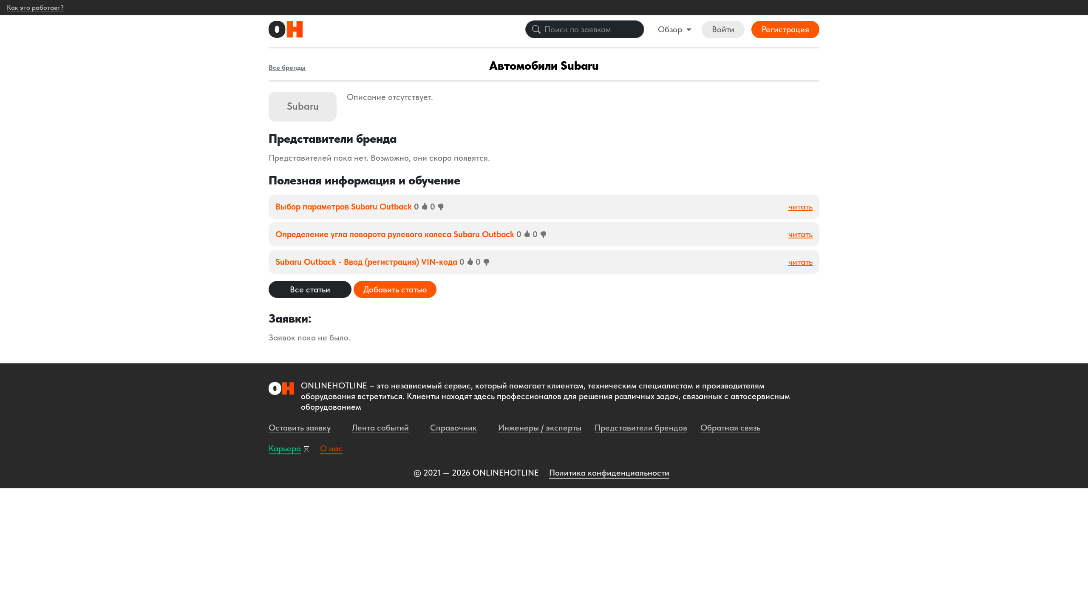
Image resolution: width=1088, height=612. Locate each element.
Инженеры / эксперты (539, 427)
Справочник (453, 427)
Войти (723, 29)
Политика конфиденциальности (609, 473)
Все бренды (287, 67)
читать (800, 206)
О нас (331, 448)
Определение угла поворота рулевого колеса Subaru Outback (395, 234)
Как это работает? (35, 7)
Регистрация (785, 29)
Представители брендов (641, 427)
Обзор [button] (671, 29)
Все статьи (310, 289)
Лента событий (380, 427)
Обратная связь (730, 427)
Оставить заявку (300, 427)
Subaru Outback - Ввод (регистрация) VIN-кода (367, 262)
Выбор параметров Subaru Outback (344, 206)
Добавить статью (395, 289)
